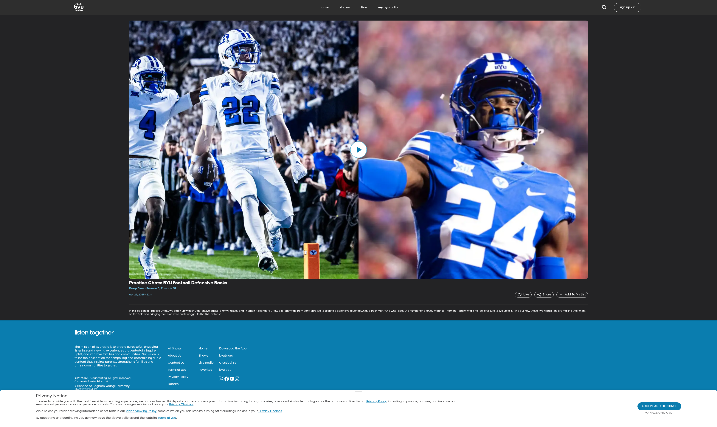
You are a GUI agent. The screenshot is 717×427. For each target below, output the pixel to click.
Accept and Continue (659, 406)
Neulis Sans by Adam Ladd (94, 381)
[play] (358, 149)
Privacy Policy (178, 377)
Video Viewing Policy (141, 411)
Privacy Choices (270, 411)
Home (203, 348)
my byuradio (388, 7)
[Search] (604, 7)
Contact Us (176, 362)
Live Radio (206, 362)
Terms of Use (177, 370)
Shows (203, 355)
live (364, 7)
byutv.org (226, 355)
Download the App (232, 348)
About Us (174, 355)
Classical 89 (227, 362)
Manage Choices (658, 412)
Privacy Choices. (181, 404)
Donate (173, 384)
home (324, 7)
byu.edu (225, 370)
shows (345, 7)
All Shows (174, 348)
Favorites (205, 370)
